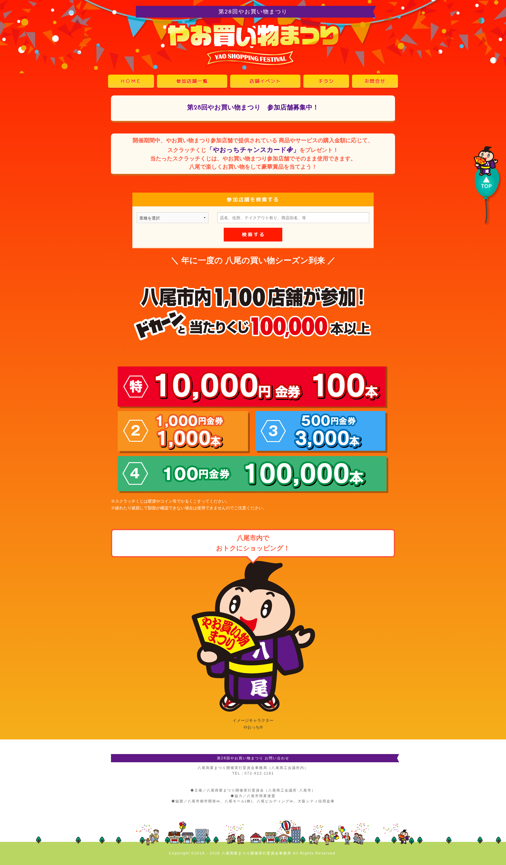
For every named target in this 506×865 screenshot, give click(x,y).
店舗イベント (265, 81)
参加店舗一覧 (192, 81)
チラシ (326, 81)
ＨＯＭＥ (130, 81)
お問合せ (375, 81)
